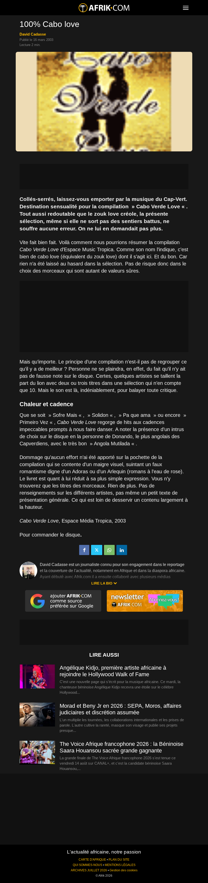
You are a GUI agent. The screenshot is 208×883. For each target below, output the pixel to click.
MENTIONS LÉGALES (120, 865)
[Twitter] (96, 550)
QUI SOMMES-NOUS (87, 865)
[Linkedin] (121, 550)
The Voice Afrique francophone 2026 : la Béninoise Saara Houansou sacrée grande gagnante (121, 747)
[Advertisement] (104, 176)
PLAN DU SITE (119, 859)
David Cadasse (33, 34)
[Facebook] (84, 550)
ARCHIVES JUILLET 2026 (89, 870)
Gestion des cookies (123, 870)
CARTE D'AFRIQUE (92, 859)
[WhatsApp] (109, 550)
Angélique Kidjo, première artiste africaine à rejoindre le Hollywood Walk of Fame (113, 671)
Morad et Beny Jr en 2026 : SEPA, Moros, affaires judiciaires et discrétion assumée (120, 709)
